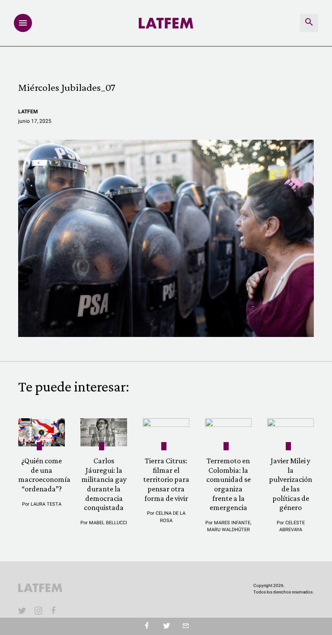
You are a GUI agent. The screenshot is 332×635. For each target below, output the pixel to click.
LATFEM (28, 112)
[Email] (185, 626)
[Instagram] (38, 610)
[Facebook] (55, 610)
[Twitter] (166, 626)
